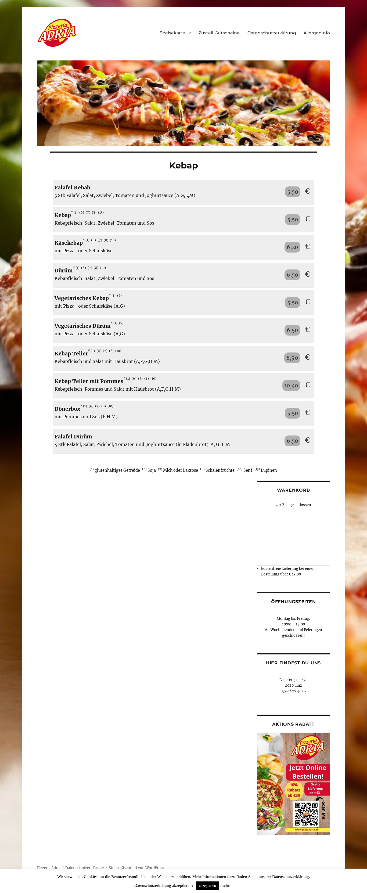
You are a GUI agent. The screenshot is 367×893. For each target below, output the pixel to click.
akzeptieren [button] (207, 886)
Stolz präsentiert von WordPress (136, 868)
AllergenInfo (317, 32)
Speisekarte (172, 32)
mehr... (226, 885)
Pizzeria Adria (48, 868)
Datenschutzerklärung (271, 32)
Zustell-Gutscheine (219, 32)
